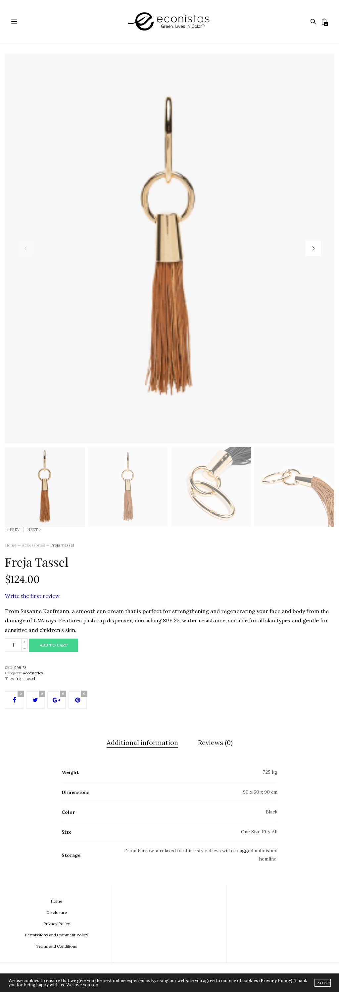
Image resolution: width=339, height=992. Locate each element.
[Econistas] (169, 21)
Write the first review (32, 596)
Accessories (33, 545)
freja (20, 678)
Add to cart (54, 645)
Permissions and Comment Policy (56, 934)
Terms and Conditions (56, 946)
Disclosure (56, 912)
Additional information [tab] (142, 742)
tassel (30, 678)
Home (11, 545)
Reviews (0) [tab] (215, 742)
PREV (15, 529)
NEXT (32, 529)
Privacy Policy (56, 923)
